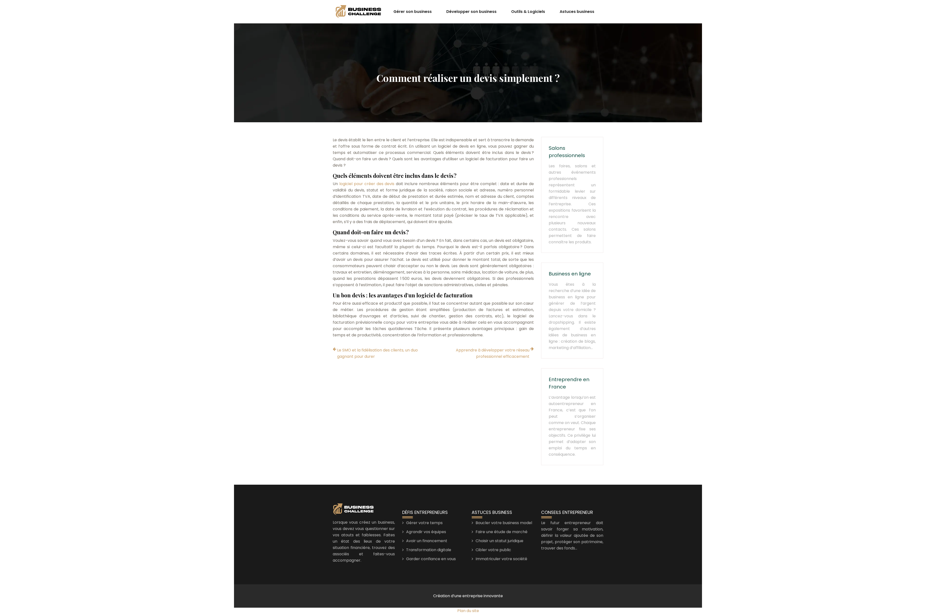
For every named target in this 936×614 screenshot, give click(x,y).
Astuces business (577, 11)
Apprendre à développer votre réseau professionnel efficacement (492, 353)
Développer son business (471, 11)
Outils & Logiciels (528, 11)
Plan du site (468, 611)
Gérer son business (412, 11)
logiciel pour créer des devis (367, 184)
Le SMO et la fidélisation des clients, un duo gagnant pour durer (377, 353)
